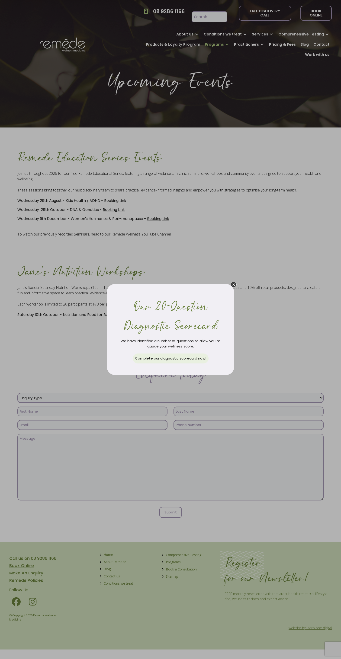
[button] (234, 284)
